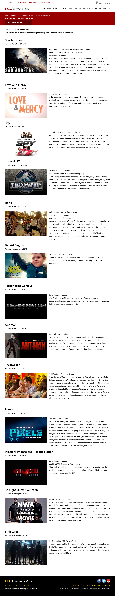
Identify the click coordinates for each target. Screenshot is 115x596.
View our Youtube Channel (108, 581)
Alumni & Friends (15, 15)
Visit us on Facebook (99, 581)
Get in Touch (17, 585)
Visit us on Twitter (104, 581)
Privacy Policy (85, 585)
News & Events (45, 2)
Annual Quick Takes (28, 15)
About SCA (10, 2)
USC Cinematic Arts (18, 581)
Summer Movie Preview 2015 (43, 15)
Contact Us (75, 585)
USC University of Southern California (102, 2)
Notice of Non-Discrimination (101, 585)
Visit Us (7, 585)
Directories (33, 2)
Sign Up (26, 585)
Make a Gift (22, 2)
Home (6, 15)
